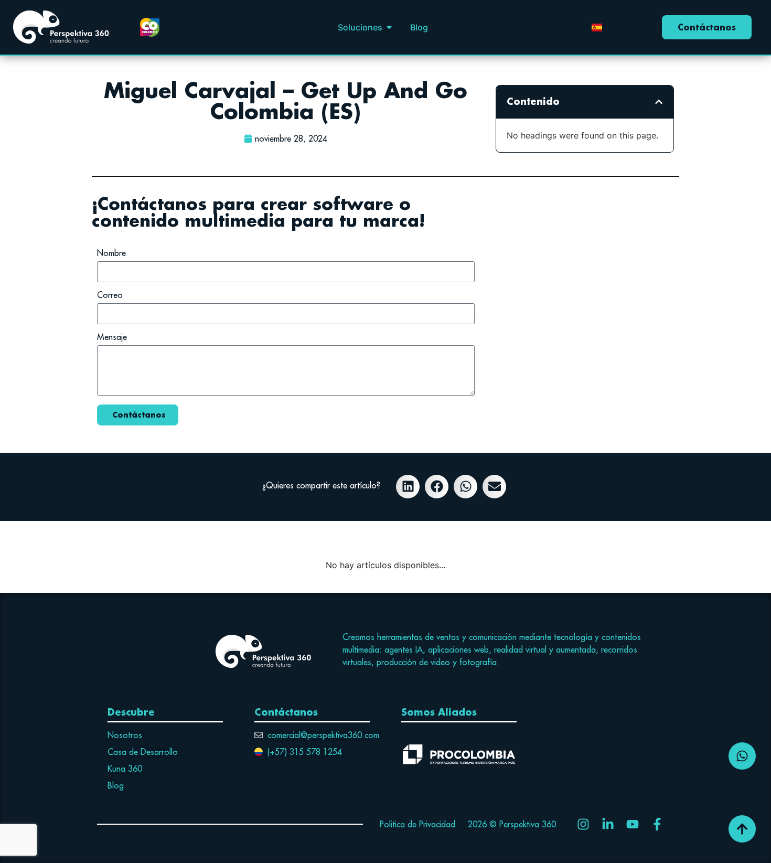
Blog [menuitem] (419, 27)
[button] (389, 27)
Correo (110, 295)
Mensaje (112, 337)
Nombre (111, 253)
